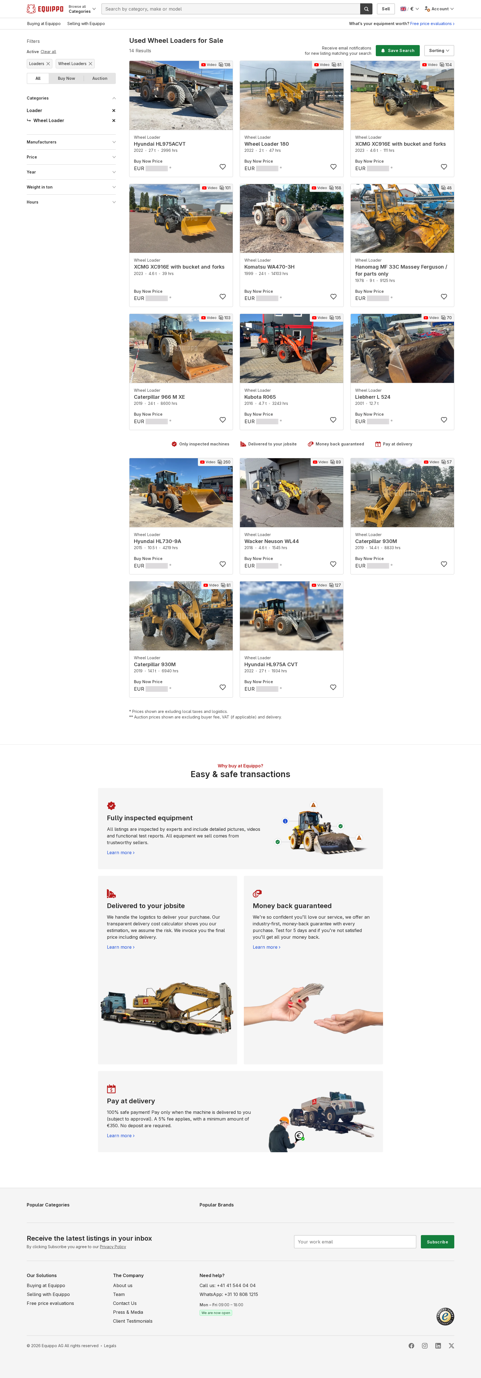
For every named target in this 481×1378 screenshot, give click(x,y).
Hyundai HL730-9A (157, 541)
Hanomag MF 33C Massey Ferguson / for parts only (401, 270)
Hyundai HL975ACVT (160, 144)
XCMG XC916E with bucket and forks (400, 144)
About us (122, 1285)
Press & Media (128, 1312)
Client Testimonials (133, 1321)
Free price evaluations (431, 23)
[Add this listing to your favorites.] (222, 166)
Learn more (119, 852)
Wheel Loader (147, 137)
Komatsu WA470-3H (269, 267)
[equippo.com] (45, 9)
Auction (99, 78)
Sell (386, 8)
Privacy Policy (113, 1246)
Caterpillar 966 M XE (159, 397)
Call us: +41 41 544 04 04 (228, 1285)
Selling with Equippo (48, 1294)
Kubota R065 (260, 397)
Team (119, 1294)
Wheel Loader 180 (266, 144)
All (38, 78)
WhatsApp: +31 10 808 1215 (229, 1294)
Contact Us (125, 1303)
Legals (110, 1345)
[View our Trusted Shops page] (445, 1316)
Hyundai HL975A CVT (271, 664)
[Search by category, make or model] (366, 8)
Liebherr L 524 (373, 397)
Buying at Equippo (46, 1285)
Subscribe (437, 1242)
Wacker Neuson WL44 (271, 541)
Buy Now (66, 78)
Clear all (48, 51)
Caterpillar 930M (376, 541)
